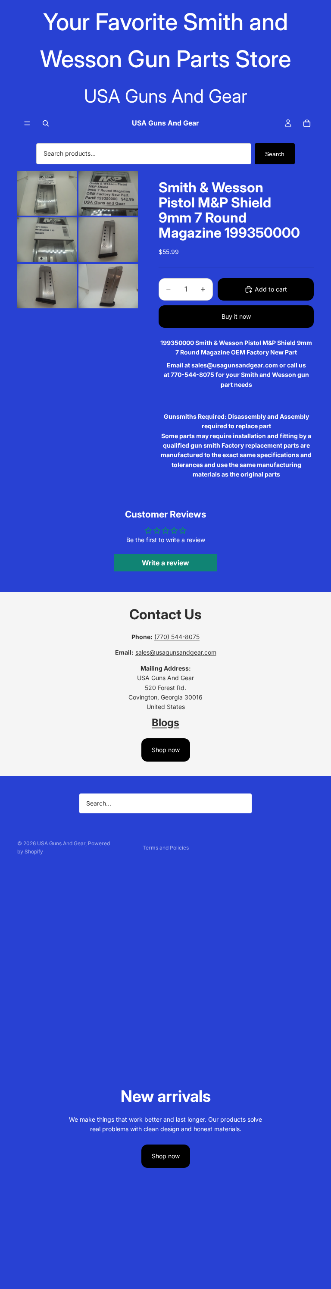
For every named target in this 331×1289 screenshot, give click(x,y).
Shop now (166, 749)
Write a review (165, 562)
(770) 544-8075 (177, 636)
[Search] (45, 123)
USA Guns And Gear (61, 843)
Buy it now (236, 316)
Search (274, 154)
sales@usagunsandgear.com (175, 652)
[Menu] (27, 124)
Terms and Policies (166, 847)
